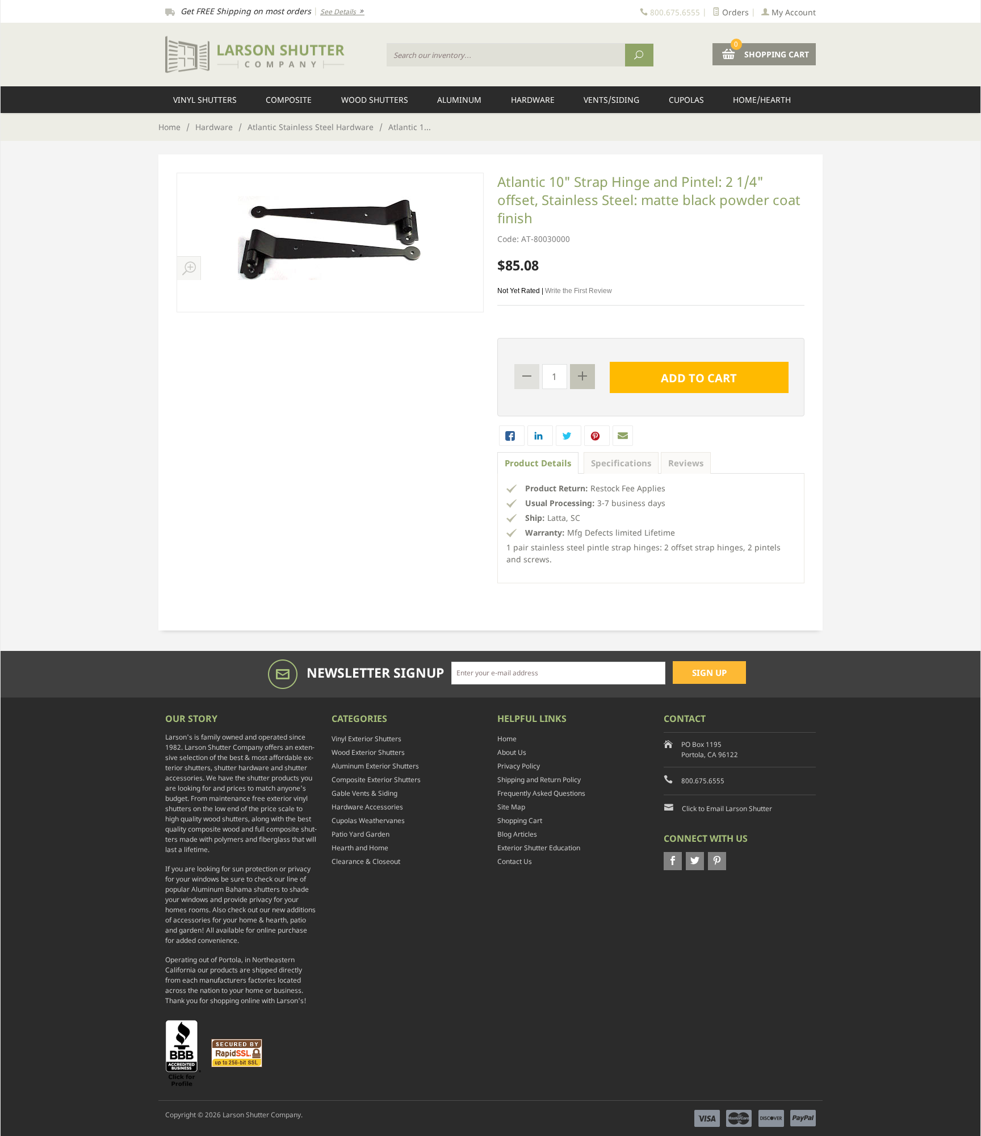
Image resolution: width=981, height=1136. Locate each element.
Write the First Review (578, 291)
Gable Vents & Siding (364, 793)
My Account (792, 12)
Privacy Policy (518, 766)
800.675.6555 (702, 781)
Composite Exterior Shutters (376, 779)
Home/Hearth (762, 99)
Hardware (533, 99)
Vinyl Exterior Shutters (366, 739)
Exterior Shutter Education (538, 848)
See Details (339, 11)
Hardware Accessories (367, 807)
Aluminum (459, 99)
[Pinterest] (717, 861)
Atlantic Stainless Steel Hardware (311, 127)
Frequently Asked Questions (541, 793)
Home (169, 127)
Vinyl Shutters (205, 99)
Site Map (511, 807)
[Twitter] (695, 861)
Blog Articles (517, 834)
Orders (734, 12)
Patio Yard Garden (360, 834)
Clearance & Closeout (366, 861)
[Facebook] (673, 861)
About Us (511, 752)
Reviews (685, 463)
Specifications (621, 463)
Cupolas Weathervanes (368, 820)
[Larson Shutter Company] (269, 54)
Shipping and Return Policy (539, 779)
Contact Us (514, 861)
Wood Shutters (374, 99)
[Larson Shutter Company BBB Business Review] (187, 1052)
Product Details (538, 463)
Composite (289, 99)
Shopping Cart (519, 820)
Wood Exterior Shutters (368, 752)
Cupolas (686, 99)
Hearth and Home (360, 848)
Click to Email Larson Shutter (727, 808)
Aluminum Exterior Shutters (375, 766)
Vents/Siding (611, 99)
